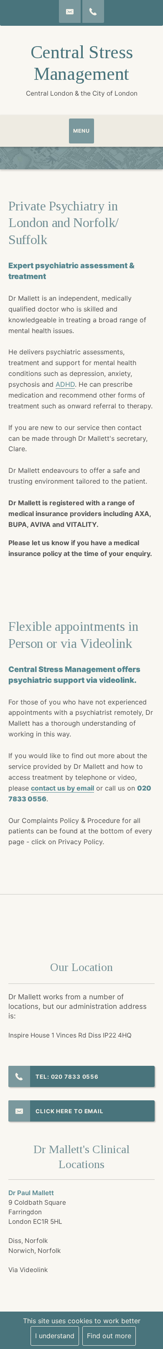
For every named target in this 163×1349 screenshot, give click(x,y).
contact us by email (62, 788)
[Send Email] (70, 11)
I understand (54, 1336)
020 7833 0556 (75, 1076)
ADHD (65, 384)
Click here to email (70, 1111)
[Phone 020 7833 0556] (93, 11)
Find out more (109, 1336)
